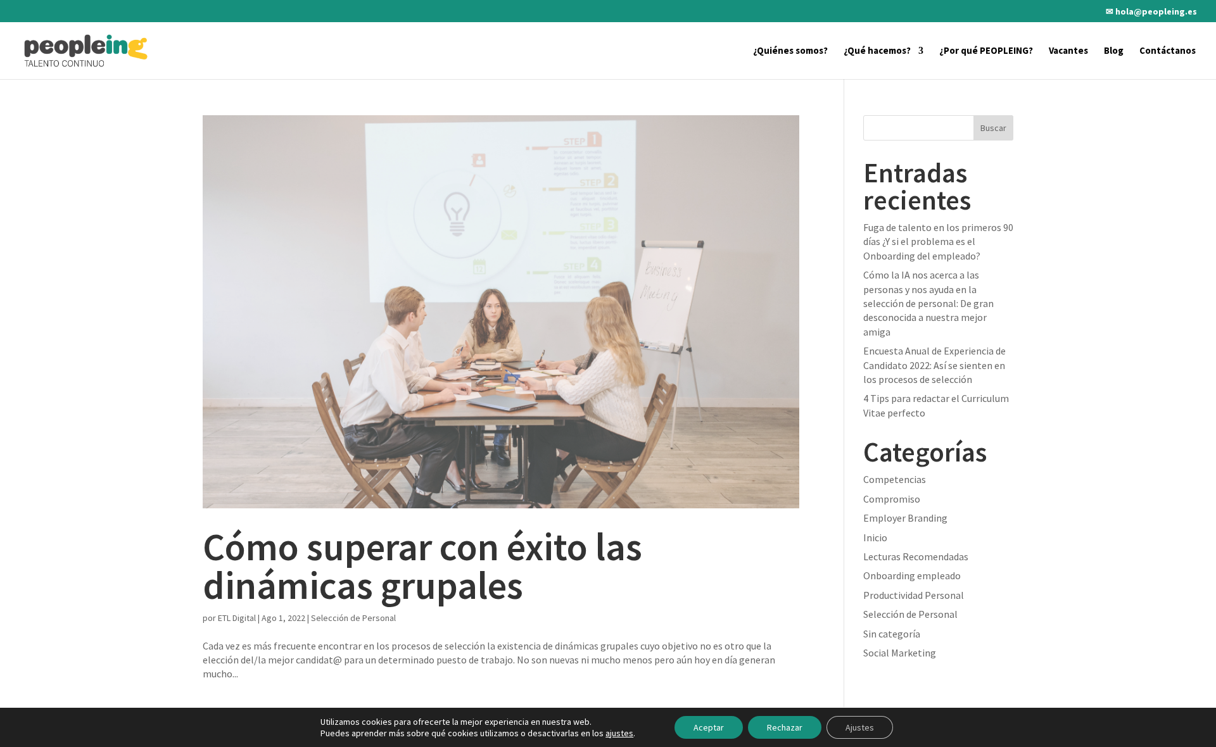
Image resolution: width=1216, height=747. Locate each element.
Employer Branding (905, 518)
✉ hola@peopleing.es (1151, 12)
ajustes (619, 733)
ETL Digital (237, 618)
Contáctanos (1167, 51)
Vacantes (1068, 51)
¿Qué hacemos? (877, 51)
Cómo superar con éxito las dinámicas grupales (422, 566)
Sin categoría (891, 633)
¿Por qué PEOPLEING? (986, 51)
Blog (1114, 51)
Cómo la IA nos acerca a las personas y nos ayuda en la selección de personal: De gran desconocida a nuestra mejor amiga (928, 303)
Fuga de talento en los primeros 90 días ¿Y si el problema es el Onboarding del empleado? (938, 241)
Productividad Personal (913, 595)
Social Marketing (899, 652)
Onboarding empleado (912, 575)
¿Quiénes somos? (790, 51)
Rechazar (784, 727)
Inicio (875, 537)
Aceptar (709, 727)
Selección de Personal (353, 618)
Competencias (894, 479)
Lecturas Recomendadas (915, 556)
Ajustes (860, 727)
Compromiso (891, 499)
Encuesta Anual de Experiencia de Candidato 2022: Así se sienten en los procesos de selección (934, 365)
